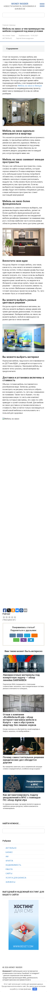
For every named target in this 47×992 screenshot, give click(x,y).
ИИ (7, 856)
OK (35, 989)
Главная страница (9, 25)
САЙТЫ (9, 873)
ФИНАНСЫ (10, 882)
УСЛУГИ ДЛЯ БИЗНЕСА (16, 878)
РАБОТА (9, 869)
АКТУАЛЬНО (7, 38)
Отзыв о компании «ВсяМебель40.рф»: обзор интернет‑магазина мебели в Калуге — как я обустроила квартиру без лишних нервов (19, 719)
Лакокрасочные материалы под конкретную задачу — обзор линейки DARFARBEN (21, 677)
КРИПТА (9, 861)
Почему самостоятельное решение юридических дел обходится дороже (23, 760)
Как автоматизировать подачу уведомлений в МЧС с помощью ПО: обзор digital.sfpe (21, 797)
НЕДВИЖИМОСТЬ (13, 865)
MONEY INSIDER (19, 3)
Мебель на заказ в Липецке (30, 86)
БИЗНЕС (9, 852)
